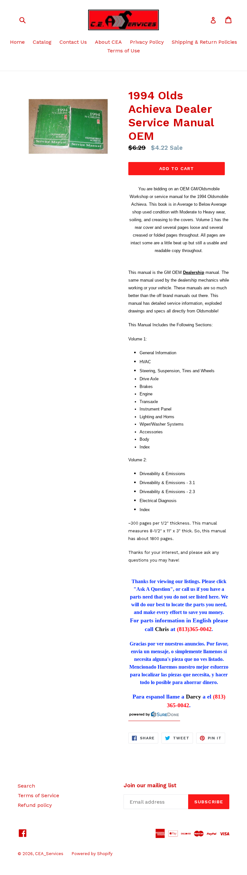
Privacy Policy (147, 42)
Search (26, 786)
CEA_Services (49, 853)
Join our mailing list (150, 785)
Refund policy (35, 805)
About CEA (108, 42)
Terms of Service (38, 795)
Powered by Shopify (92, 853)
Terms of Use (123, 51)
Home (17, 42)
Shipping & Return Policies (204, 42)
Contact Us (73, 42)
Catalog (42, 42)
